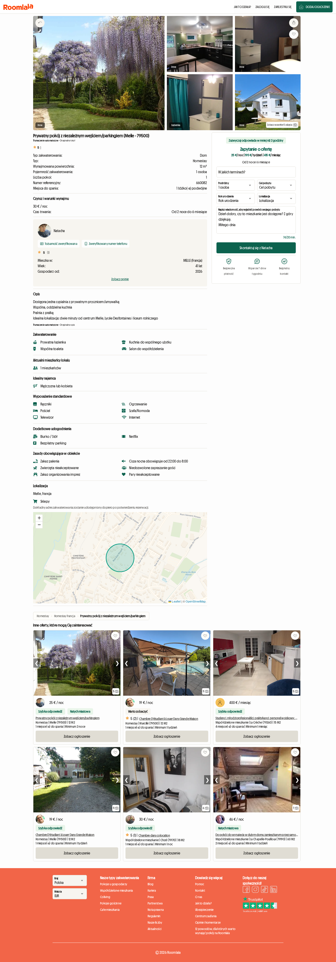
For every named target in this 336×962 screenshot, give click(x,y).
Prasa (151, 897)
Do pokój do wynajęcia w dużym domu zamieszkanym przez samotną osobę (262, 834)
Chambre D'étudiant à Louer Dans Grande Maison (168, 718)
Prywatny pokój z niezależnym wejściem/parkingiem (67, 718)
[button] (39, 518)
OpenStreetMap (196, 601)
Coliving (105, 897)
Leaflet (176, 601)
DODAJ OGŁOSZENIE (318, 6)
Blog (150, 884)
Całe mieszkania (110, 909)
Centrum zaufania (205, 916)
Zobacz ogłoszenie (77, 736)
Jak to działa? (203, 903)
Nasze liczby (155, 922)
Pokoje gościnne (110, 903)
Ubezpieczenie (204, 909)
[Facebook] (246, 890)
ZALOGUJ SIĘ (262, 6)
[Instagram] (255, 890)
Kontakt (200, 890)
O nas (198, 897)
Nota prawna (156, 909)
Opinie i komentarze (208, 922)
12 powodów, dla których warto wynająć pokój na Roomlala (215, 931)
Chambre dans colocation (154, 835)
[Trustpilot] (260, 911)
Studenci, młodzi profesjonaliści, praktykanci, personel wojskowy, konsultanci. (263, 718)
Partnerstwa (155, 903)
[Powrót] (40, 28)
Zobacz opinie (120, 279)
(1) (48, 252)
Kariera (152, 890)
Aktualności (154, 928)
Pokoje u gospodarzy (113, 884)
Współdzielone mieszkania (116, 890)
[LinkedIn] (273, 890)
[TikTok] (264, 890)
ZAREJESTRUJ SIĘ (282, 6)
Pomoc (199, 884)
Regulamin (154, 916)
